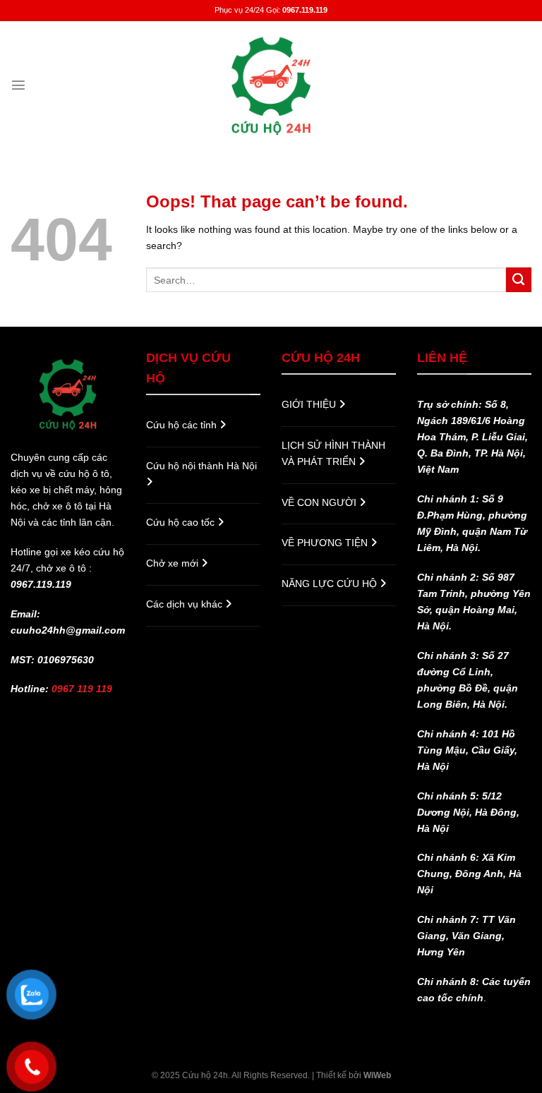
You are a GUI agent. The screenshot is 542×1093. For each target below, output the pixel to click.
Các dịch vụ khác (185, 604)
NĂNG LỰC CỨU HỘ (331, 583)
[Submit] (518, 280)
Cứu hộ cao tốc (181, 522)
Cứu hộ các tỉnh (182, 424)
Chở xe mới (173, 563)
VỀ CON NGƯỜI (320, 502)
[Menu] (18, 84)
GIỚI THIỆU (310, 404)
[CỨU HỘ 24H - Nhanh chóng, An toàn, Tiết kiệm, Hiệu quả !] (271, 84)
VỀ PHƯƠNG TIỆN (326, 542)
